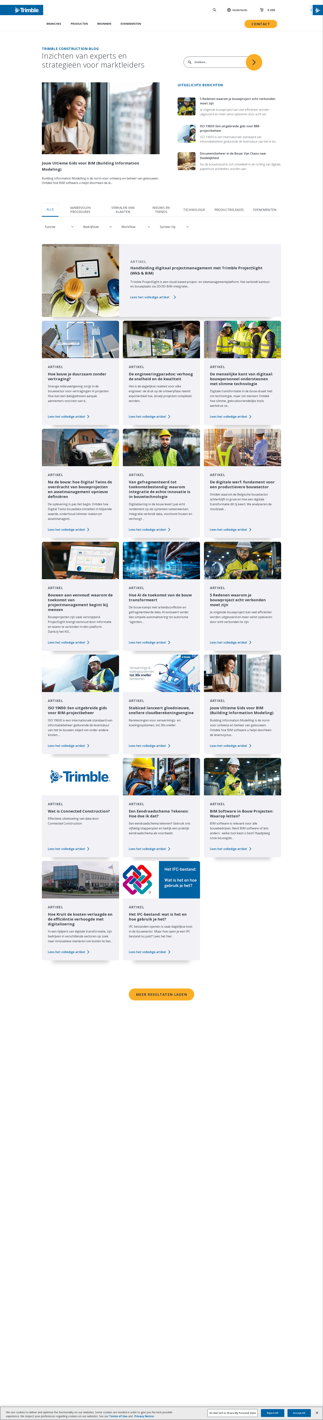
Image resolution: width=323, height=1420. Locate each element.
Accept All (299, 1413)
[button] (235, 9)
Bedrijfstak (91, 227)
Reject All (272, 1413)
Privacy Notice (144, 1416)
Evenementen (131, 23)
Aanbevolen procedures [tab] (80, 210)
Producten (79, 23)
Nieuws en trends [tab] (161, 210)
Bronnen (104, 23)
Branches (54, 23)
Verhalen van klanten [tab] (123, 210)
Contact (261, 24)
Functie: (50, 227)
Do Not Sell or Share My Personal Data (233, 1413)
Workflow (128, 227)
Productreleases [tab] (229, 210)
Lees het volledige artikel (149, 297)
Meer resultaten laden (161, 994)
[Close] (317, 1413)
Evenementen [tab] (264, 210)
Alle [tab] (50, 209)
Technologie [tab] (194, 210)
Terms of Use (118, 1416)
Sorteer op (168, 227)
